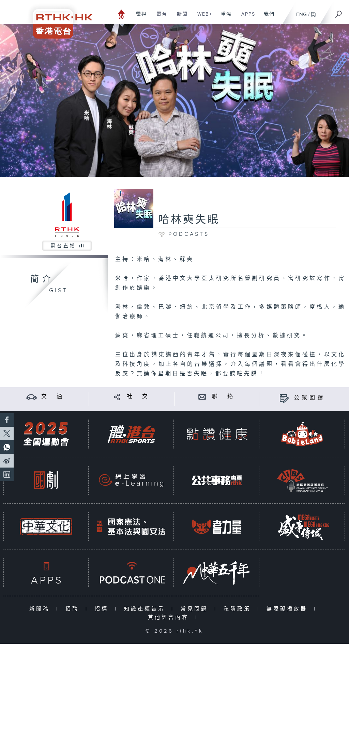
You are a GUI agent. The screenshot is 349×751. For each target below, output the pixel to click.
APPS (245, 18)
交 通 (52, 396)
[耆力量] (217, 526)
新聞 (180, 18)
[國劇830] (46, 480)
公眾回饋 (309, 398)
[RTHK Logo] (57, 19)
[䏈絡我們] (202, 396)
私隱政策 (239, 609)
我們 (267, 18)
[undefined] (121, 14)
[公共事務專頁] (217, 480)
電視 (139, 18)
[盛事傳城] (302, 526)
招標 (103, 609)
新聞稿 (41, 609)
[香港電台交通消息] (31, 396)
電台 (159, 18)
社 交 (138, 396)
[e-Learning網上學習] (131, 480)
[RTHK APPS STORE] (46, 572)
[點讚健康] (217, 434)
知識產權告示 (146, 609)
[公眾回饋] (284, 398)
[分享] (117, 396)
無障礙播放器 (288, 609)
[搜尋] (339, 12)
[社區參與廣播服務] (302, 480)
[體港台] (131, 434)
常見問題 (196, 609)
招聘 (73, 609)
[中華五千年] (217, 572)
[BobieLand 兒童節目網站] (302, 434)
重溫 (224, 18)
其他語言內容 (170, 617)
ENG (301, 14)
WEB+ (202, 18)
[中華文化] (46, 526)
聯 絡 (223, 396)
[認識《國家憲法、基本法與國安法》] (131, 526)
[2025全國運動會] (46, 434)
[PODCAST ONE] (131, 572)
